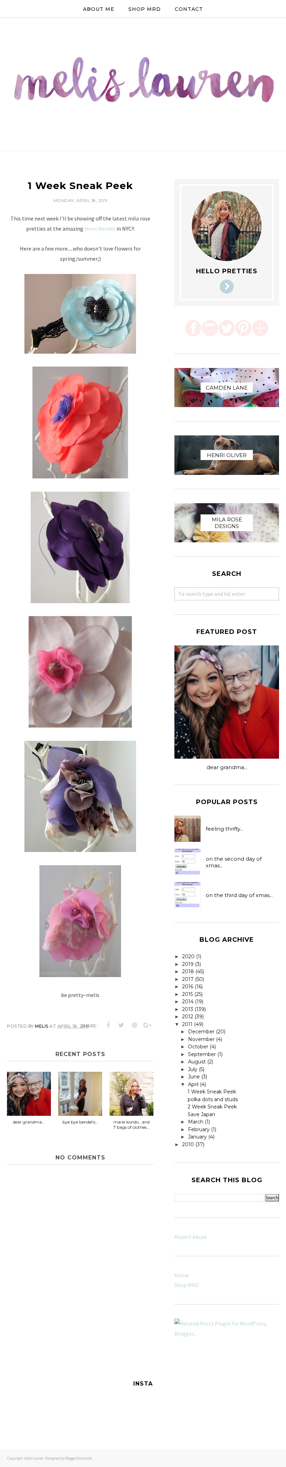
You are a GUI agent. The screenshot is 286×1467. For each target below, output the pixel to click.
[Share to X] (121, 1025)
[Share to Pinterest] (134, 1025)
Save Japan (201, 1114)
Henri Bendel (99, 228)
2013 (187, 1009)
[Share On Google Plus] (147, 1025)
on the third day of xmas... (239, 895)
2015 (187, 994)
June (194, 1077)
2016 (187, 986)
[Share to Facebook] (108, 1025)
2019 (188, 964)
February (199, 1129)
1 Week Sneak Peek (212, 1092)
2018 (188, 971)
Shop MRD (186, 1284)
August (197, 1061)
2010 (188, 1144)
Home (181, 1275)
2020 (188, 956)
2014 (188, 1001)
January (197, 1137)
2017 (188, 979)
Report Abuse (190, 1236)
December (201, 1031)
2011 (187, 1024)
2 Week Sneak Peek (212, 1107)
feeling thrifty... (224, 828)
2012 (187, 1016)
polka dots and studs (213, 1099)
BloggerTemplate (78, 1458)
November (201, 1039)
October (198, 1046)
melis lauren (34, 1458)
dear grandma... (226, 767)
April (193, 1084)
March (195, 1122)
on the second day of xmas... (234, 862)
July (192, 1069)
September (202, 1054)
